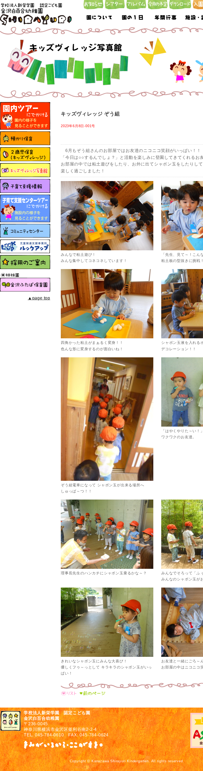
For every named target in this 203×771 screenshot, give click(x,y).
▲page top (39, 298)
